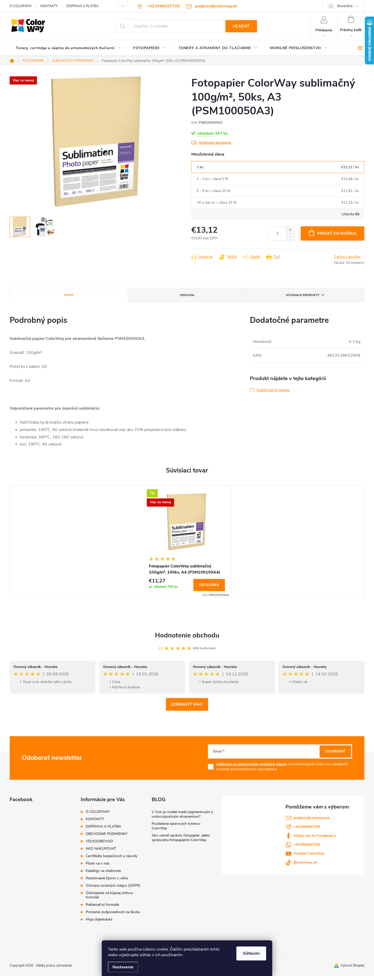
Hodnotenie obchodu (187, 635)
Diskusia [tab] (187, 295)
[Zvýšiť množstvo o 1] (290, 230)
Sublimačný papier (273, 390)
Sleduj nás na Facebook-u (315, 835)
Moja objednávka (99, 919)
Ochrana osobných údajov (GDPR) (113, 885)
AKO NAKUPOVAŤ (101, 848)
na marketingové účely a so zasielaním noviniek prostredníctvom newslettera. (282, 767)
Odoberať (335, 751)
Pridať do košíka (336, 233)
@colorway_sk (305, 862)
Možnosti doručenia (215, 142)
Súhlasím (251, 953)
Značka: (347, 257)
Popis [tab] (69, 295)
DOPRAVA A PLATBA (82, 6)
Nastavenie (123, 967)
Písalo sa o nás (97, 863)
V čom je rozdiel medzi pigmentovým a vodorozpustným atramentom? (182, 814)
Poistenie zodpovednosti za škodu (113, 912)
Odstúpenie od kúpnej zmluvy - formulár (110, 895)
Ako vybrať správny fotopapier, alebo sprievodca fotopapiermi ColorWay (181, 837)
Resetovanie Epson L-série (107, 878)
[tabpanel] (187, 541)
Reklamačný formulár (102, 904)
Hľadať (241, 26)
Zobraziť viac (187, 704)
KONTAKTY (49, 6)
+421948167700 (307, 826)
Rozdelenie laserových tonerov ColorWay (176, 826)
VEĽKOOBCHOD (99, 841)
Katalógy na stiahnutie (103, 870)
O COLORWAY (21, 6)
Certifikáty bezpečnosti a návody (111, 856)
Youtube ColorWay (309, 853)
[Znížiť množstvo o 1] (290, 236)
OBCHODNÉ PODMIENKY (106, 833)
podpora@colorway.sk (312, 817)
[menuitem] (68, 48)
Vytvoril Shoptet (352, 965)
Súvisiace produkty (302, 295)
